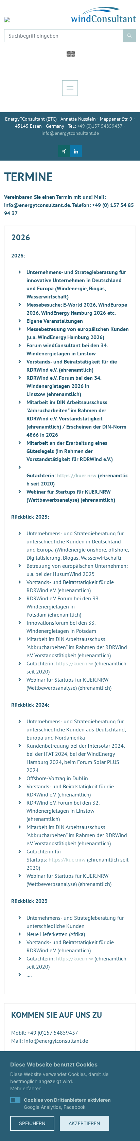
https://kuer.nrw (77, 475)
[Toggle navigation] (70, 88)
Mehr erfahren (25, 1088)
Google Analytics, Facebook (67, 1103)
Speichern (32, 1123)
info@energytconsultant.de (70, 133)
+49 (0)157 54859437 (99, 126)
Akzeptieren (84, 1123)
